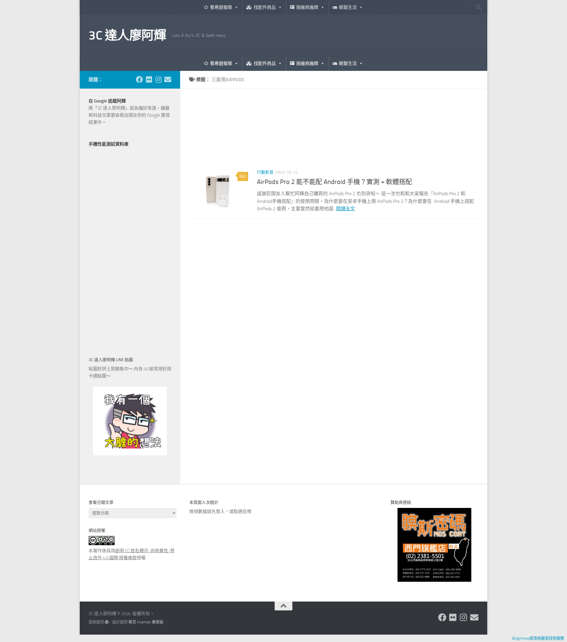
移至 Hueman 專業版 (145, 622)
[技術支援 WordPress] (107, 622)
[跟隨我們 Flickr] (148, 79)
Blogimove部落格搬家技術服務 (538, 638)
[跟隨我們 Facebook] (139, 79)
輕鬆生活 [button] (348, 7)
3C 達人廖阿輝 (127, 35)
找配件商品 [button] (265, 7)
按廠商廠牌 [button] (307, 7)
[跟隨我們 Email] (167, 79)
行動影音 (265, 172)
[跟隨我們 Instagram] (158, 79)
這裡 (246, 511)
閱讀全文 (345, 208)
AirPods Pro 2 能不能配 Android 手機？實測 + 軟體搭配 (334, 182)
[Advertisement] (333, 133)
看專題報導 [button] (221, 7)
